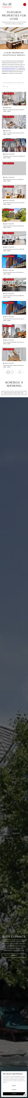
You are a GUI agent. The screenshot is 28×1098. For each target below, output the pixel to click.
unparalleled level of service (8, 68)
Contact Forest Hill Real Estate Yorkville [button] (15, 393)
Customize (14, 1089)
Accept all (14, 1093)
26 (19, 372)
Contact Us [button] (14, 955)
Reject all (14, 1085)
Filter (6, 86)
